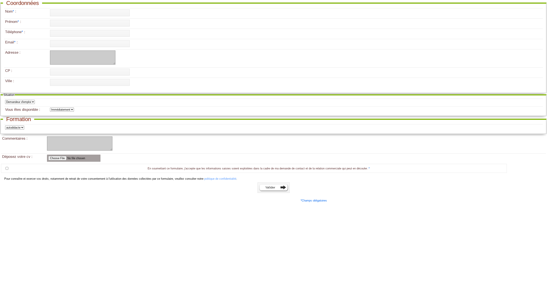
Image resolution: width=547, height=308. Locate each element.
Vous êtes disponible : (22, 110)
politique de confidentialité (220, 178)
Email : (12, 42)
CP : (9, 71)
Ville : (10, 81)
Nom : (11, 11)
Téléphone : (15, 32)
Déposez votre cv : (17, 157)
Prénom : (13, 22)
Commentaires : (15, 138)
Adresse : (13, 52)
